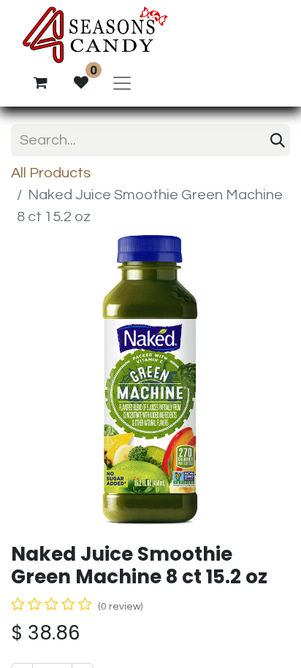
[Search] (277, 140)
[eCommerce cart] (40, 82)
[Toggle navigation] (122, 82)
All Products (51, 173)
